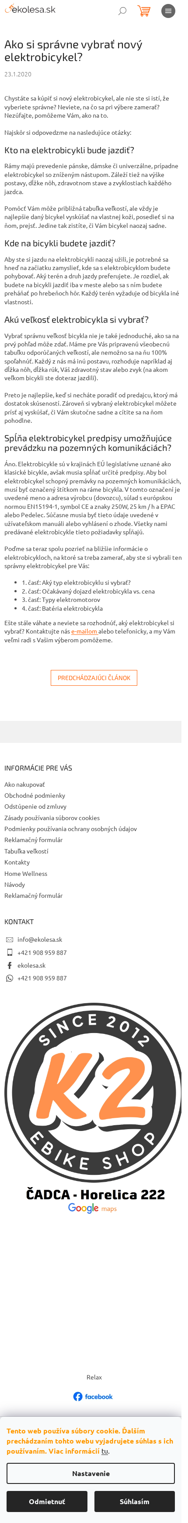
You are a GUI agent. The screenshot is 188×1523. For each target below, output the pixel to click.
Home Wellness (25, 873)
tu (104, 1450)
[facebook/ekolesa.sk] (94, 1396)
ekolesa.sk (31, 965)
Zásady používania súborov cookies (52, 817)
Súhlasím (135, 1501)
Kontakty (17, 862)
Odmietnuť (47, 1501)
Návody (14, 884)
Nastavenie (91, 1473)
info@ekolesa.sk (39, 939)
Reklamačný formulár (33, 839)
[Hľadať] (122, 11)
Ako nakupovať (24, 784)
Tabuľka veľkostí (26, 851)
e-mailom (84, 631)
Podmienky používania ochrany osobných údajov (70, 828)
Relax (94, 1377)
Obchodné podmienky (34, 795)
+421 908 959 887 (42, 952)
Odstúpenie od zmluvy (35, 806)
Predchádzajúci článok (94, 677)
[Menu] (168, 11)
